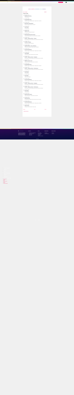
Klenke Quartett (27, 98)
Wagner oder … (27, 30)
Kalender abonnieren (26, 111)
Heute (34, 109)
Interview (5, 176)
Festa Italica (27, 27)
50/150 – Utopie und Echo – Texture (30, 38)
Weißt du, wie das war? (28, 60)
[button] (66, 2)
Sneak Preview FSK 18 (28, 94)
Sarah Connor (27, 105)
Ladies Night (27, 53)
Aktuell (5, 169)
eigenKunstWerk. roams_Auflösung (30, 45)
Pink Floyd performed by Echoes (30, 34)
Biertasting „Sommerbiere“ (29, 23)
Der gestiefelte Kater (28, 19)
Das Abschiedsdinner (28, 49)
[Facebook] (66, 0)
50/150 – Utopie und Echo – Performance (31, 68)
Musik (5, 171)
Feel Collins (26, 75)
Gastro (5, 174)
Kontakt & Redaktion (7, 178)
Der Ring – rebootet (28, 42)
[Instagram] (65, 0)
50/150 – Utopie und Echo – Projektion (31, 83)
